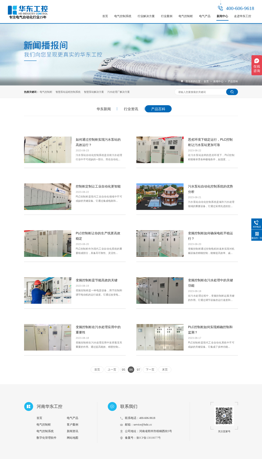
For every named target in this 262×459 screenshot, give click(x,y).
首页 (105, 16)
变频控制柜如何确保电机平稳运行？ (210, 236)
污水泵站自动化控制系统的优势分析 (210, 189)
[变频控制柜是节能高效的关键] (47, 290)
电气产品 (204, 16)
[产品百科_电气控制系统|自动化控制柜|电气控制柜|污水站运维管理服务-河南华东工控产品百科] (28, 13)
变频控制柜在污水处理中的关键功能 (210, 283)
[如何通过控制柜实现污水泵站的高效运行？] (47, 150)
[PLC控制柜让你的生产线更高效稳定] (47, 243)
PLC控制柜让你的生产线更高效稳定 (98, 236)
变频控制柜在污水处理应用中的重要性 (98, 329)
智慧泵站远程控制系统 (68, 91)
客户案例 (72, 424)
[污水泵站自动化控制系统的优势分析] (160, 196)
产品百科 (233, 81)
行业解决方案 (146, 16)
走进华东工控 (242, 16)
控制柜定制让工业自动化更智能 (98, 186)
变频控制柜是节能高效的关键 (96, 280)
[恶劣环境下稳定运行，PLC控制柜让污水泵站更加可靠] (160, 150)
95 (123, 369)
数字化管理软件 (46, 437)
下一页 (150, 369)
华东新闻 (104, 108)
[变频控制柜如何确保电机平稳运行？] (160, 243)
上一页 (112, 369)
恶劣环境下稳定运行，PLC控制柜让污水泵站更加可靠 (210, 142)
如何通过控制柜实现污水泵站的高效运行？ (98, 142)
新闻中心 (222, 16)
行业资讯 (131, 108)
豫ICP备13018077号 (148, 437)
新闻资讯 (72, 431)
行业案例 (166, 16)
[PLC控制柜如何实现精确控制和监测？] (160, 337)
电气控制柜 (186, 16)
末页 (165, 369)
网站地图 (72, 437)
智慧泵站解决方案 (94, 91)
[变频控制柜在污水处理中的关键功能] (160, 290)
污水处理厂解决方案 (118, 91)
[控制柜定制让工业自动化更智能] (47, 196)
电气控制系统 (122, 16)
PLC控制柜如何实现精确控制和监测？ (210, 329)
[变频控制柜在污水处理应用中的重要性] (47, 337)
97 (138, 369)
